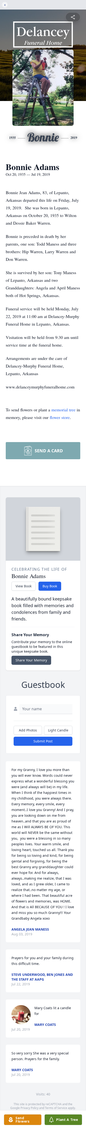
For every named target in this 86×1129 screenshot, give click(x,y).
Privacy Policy (29, 1108)
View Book (24, 586)
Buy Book (50, 586)
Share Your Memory (31, 660)
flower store (60, 417)
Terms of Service (56, 1108)
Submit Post (43, 741)
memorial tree (63, 410)
